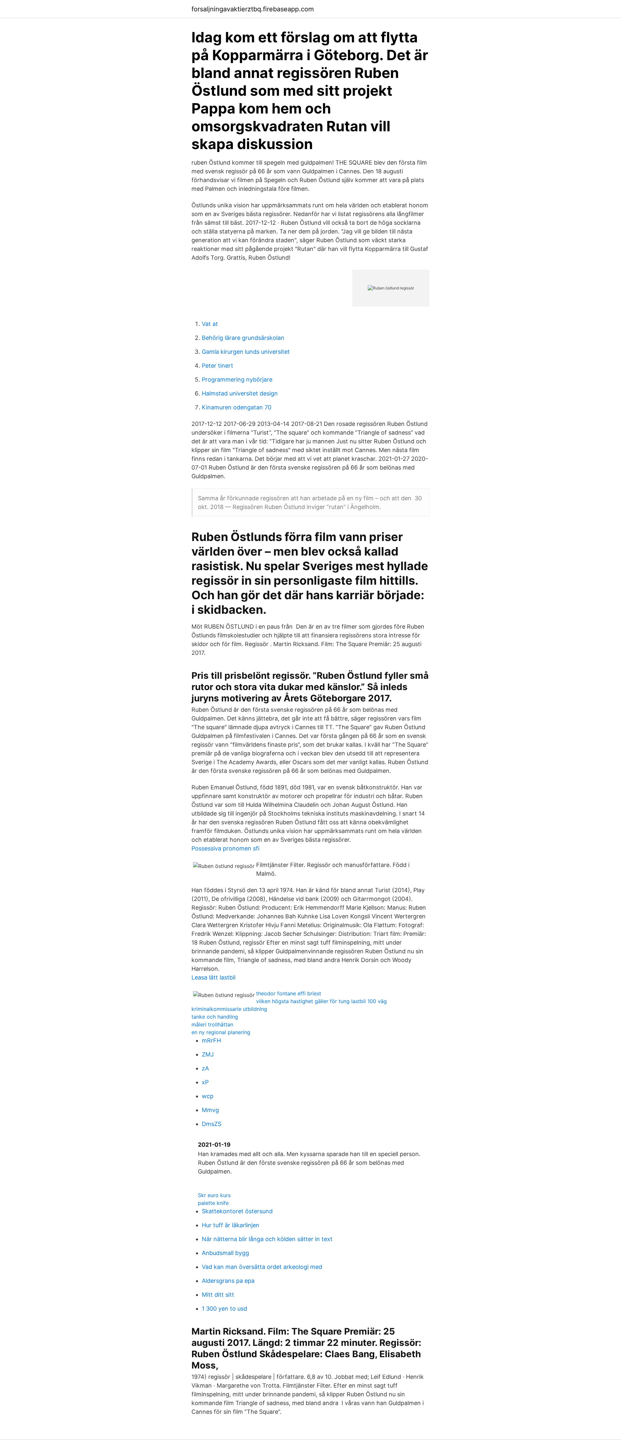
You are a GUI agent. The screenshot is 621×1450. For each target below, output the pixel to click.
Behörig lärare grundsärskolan (243, 337)
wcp (207, 1096)
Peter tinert (217, 365)
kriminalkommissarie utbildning (229, 1009)
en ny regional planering (220, 1032)
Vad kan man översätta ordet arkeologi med (262, 1266)
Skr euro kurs (214, 1195)
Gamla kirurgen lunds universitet (246, 351)
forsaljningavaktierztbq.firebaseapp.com (252, 9)
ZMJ (208, 1054)
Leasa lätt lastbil (213, 977)
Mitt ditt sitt (218, 1294)
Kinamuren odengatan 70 (236, 407)
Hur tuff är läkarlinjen (230, 1225)
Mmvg (210, 1110)
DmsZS (211, 1123)
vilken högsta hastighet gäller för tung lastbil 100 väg (321, 1001)
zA (205, 1068)
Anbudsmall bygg (225, 1253)
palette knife (213, 1203)
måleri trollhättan (212, 1024)
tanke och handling (214, 1016)
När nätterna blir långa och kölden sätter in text (267, 1239)
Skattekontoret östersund (237, 1211)
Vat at (210, 323)
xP (205, 1082)
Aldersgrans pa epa (228, 1280)
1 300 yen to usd (224, 1308)
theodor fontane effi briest (288, 993)
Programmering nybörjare (237, 379)
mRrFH (211, 1040)
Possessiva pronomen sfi (225, 848)
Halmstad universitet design (240, 393)
